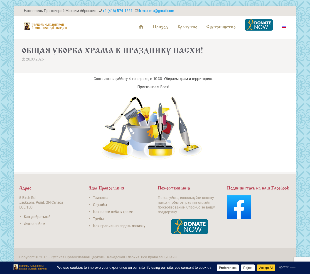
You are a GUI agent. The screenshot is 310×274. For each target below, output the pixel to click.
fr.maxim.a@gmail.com (156, 11)
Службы (100, 205)
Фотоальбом (34, 224)
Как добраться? (37, 217)
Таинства (100, 198)
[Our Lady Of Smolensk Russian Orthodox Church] (46, 26)
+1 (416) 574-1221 (118, 11)
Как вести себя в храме (113, 212)
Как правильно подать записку (119, 226)
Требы (98, 219)
